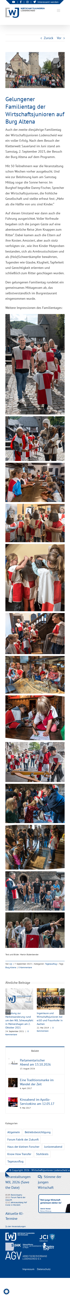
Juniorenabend (53, 1146)
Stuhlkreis (42, 1154)
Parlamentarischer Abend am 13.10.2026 (35, 1062)
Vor (59, 38)
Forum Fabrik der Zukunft (23, 1139)
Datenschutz (43, 1269)
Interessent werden (48, 2)
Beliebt (35, 1050)
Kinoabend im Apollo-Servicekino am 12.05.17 (37, 1101)
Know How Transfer (19, 1154)
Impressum (28, 1269)
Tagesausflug (51, 963)
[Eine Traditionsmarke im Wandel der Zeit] (13, 1080)
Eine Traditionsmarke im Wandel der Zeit (37, 1082)
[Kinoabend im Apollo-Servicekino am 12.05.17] (13, 1100)
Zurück (48, 38)
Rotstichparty (16, 1195)
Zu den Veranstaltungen (15, 1226)
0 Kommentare (25, 967)
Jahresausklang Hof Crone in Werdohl (16, 1203)
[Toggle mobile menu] (59, 10)
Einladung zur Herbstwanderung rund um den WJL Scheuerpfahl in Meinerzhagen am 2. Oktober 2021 (19, 1020)
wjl (10, 963)
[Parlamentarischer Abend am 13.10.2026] (13, 1061)
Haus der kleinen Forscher (23, 1146)
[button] (8, 1012)
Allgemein (13, 1132)
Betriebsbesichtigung (38, 1132)
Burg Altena (10, 967)
